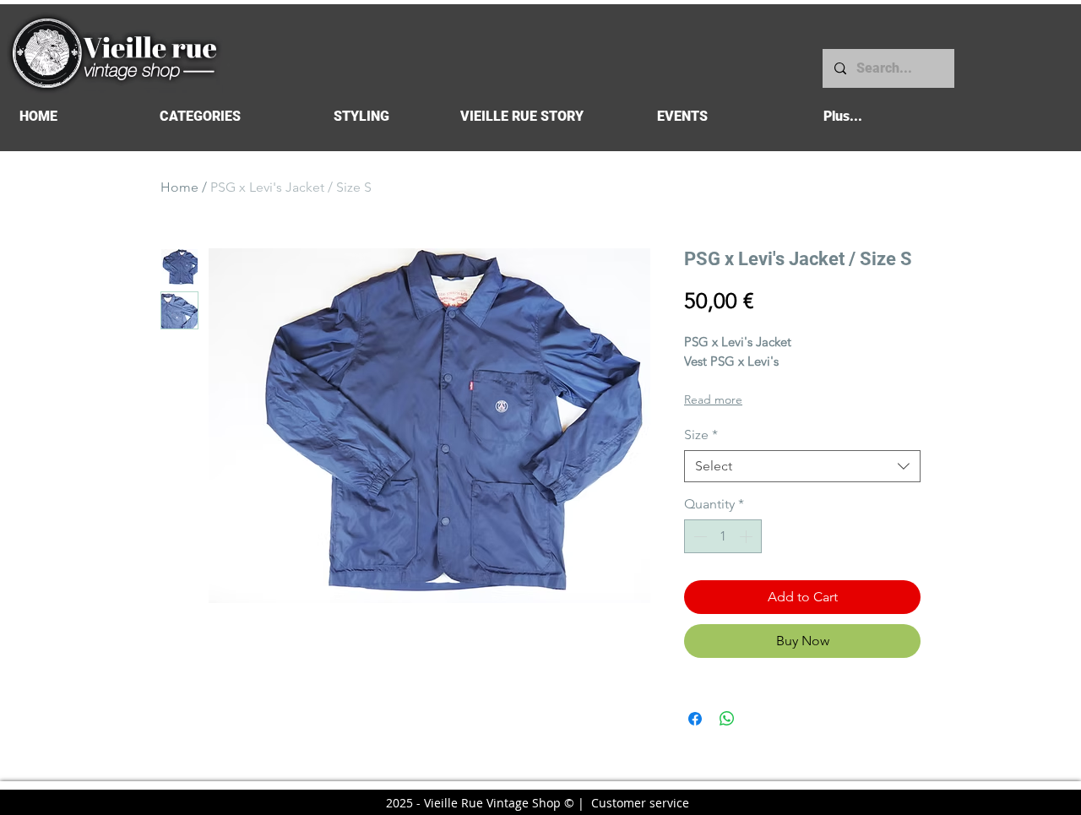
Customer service (640, 803)
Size (701, 435)
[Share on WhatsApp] (727, 719)
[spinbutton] (723, 536)
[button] (199, 116)
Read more (713, 399)
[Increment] (747, 536)
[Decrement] (698, 536)
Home (179, 187)
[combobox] (802, 466)
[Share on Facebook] (695, 719)
